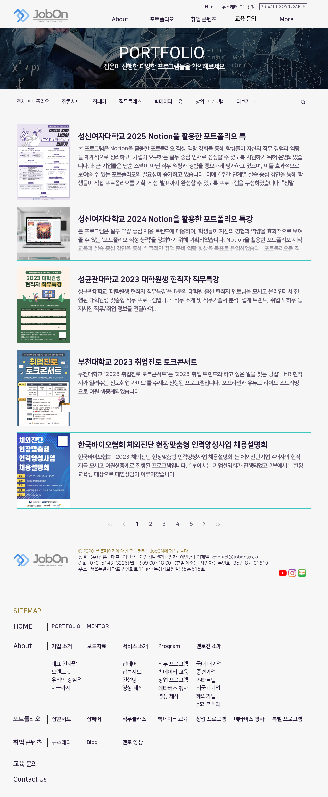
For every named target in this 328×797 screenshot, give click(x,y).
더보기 (243, 102)
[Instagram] (292, 573)
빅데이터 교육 (168, 102)
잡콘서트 (71, 102)
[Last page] (218, 524)
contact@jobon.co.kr (235, 557)
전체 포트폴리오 (33, 102)
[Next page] (204, 524)
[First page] (110, 524)
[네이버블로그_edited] (302, 573)
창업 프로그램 (209, 102)
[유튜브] (283, 573)
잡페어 (99, 102)
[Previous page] (123, 524)
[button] (120, 19)
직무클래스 (130, 102)
